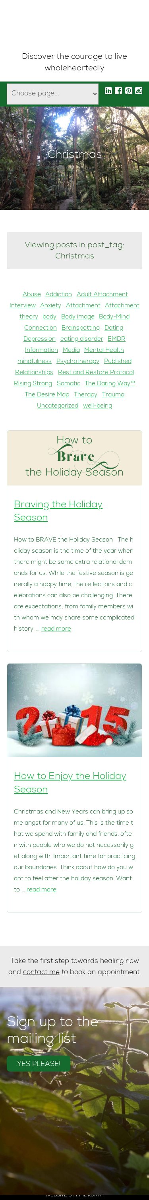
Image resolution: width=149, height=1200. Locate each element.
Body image (78, 317)
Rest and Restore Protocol (96, 373)
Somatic (68, 384)
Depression (39, 339)
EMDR (117, 339)
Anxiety (50, 306)
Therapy (85, 395)
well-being (97, 406)
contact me (41, 972)
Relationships (34, 373)
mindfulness (34, 362)
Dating (113, 328)
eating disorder (81, 339)
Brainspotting (81, 328)
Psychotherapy (77, 362)
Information (41, 351)
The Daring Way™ (110, 384)
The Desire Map (47, 395)
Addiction (58, 295)
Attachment (83, 306)
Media (71, 351)
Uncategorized (57, 406)
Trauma (113, 395)
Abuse (32, 295)
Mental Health (104, 351)
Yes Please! (38, 1064)
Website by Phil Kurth (74, 1195)
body (49, 317)
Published (118, 362)
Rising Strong (33, 384)
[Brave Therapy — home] (75, 26)
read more (56, 629)
